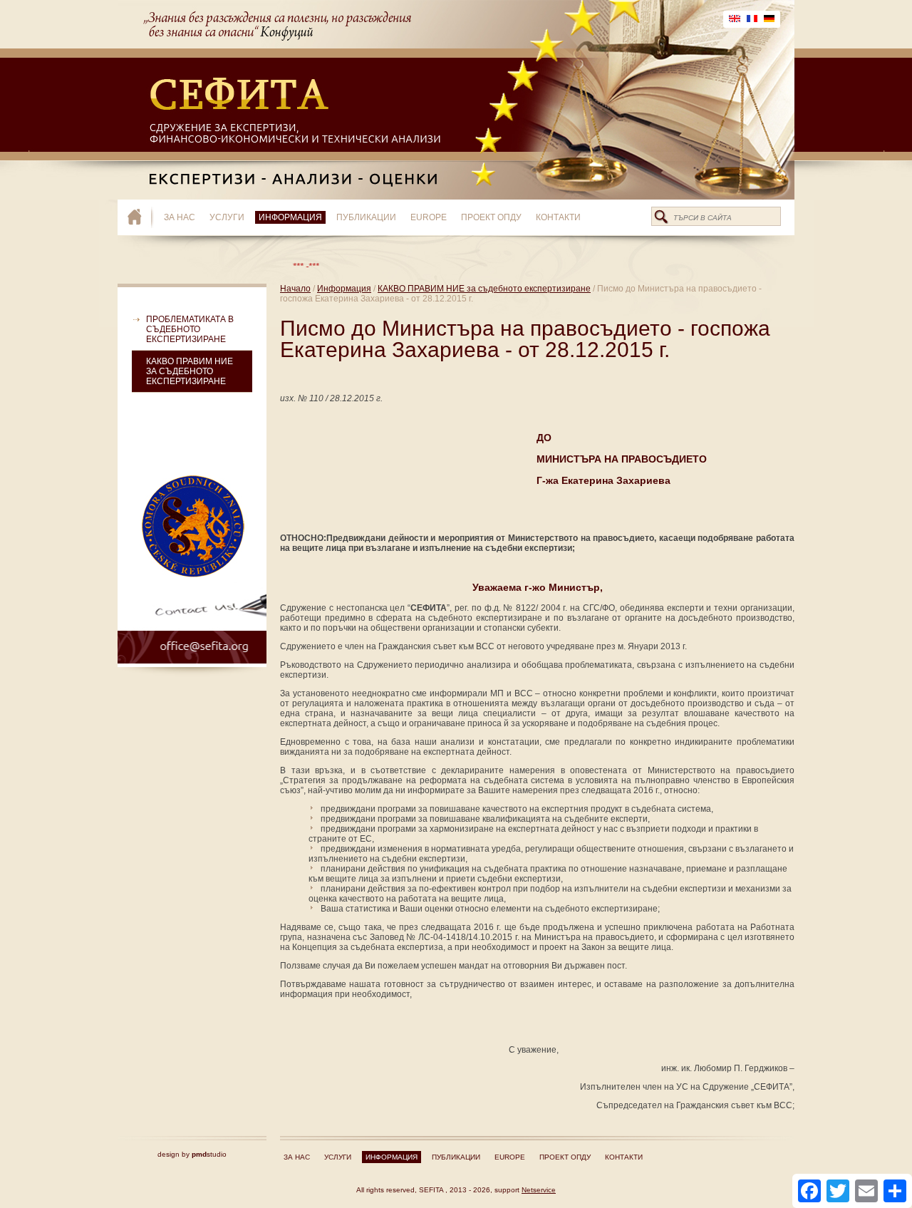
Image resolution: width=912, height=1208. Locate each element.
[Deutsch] (769, 19)
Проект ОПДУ (491, 217)
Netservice (539, 1190)
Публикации (366, 217)
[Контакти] (192, 623)
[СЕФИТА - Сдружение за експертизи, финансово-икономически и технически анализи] (140, 217)
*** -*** (284, 267)
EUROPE (428, 217)
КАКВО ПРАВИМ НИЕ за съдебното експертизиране (189, 371)
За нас (179, 217)
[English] (734, 19)
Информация (290, 217)
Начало (295, 289)
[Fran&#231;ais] (752, 19)
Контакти (558, 217)
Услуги (226, 217)
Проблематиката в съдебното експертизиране (190, 329)
